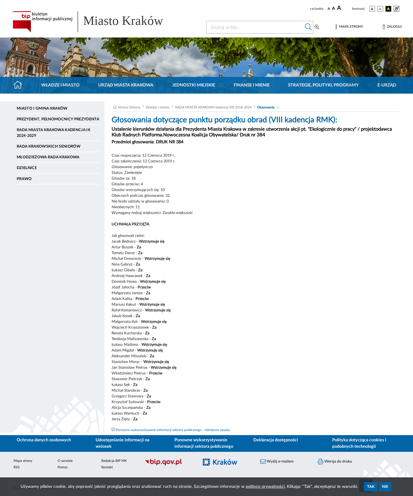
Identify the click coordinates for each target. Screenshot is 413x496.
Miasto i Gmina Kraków (42, 108)
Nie (385, 487)
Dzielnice (27, 168)
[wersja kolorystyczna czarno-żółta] (388, 8)
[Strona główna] (20, 85)
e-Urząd (386, 85)
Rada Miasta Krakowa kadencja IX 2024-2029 (53, 133)
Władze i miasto (60, 85)
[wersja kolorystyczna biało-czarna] (380, 8)
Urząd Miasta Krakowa (125, 85)
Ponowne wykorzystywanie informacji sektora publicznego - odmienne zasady (173, 430)
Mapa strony (23, 461)
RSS (17, 467)
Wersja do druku (337, 461)
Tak (371, 487)
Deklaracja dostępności (275, 440)
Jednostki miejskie (193, 85)
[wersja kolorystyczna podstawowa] (372, 8)
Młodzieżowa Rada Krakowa (48, 157)
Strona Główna (129, 107)
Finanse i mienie (252, 85)
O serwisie (65, 461)
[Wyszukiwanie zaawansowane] (317, 27)
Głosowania (265, 107)
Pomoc (63, 467)
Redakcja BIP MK (114, 461)
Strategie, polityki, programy (323, 85)
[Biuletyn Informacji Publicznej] (169, 465)
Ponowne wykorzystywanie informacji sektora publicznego (203, 443)
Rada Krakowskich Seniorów (49, 146)
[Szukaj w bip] (308, 27)
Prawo (24, 179)
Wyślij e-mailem (279, 461)
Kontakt (107, 467)
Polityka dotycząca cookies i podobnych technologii (359, 443)
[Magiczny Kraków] (227, 465)
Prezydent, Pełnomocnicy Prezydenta (58, 119)
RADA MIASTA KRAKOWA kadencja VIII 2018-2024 (213, 107)
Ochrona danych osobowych (44, 440)
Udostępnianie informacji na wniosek (122, 443)
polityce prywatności (265, 487)
